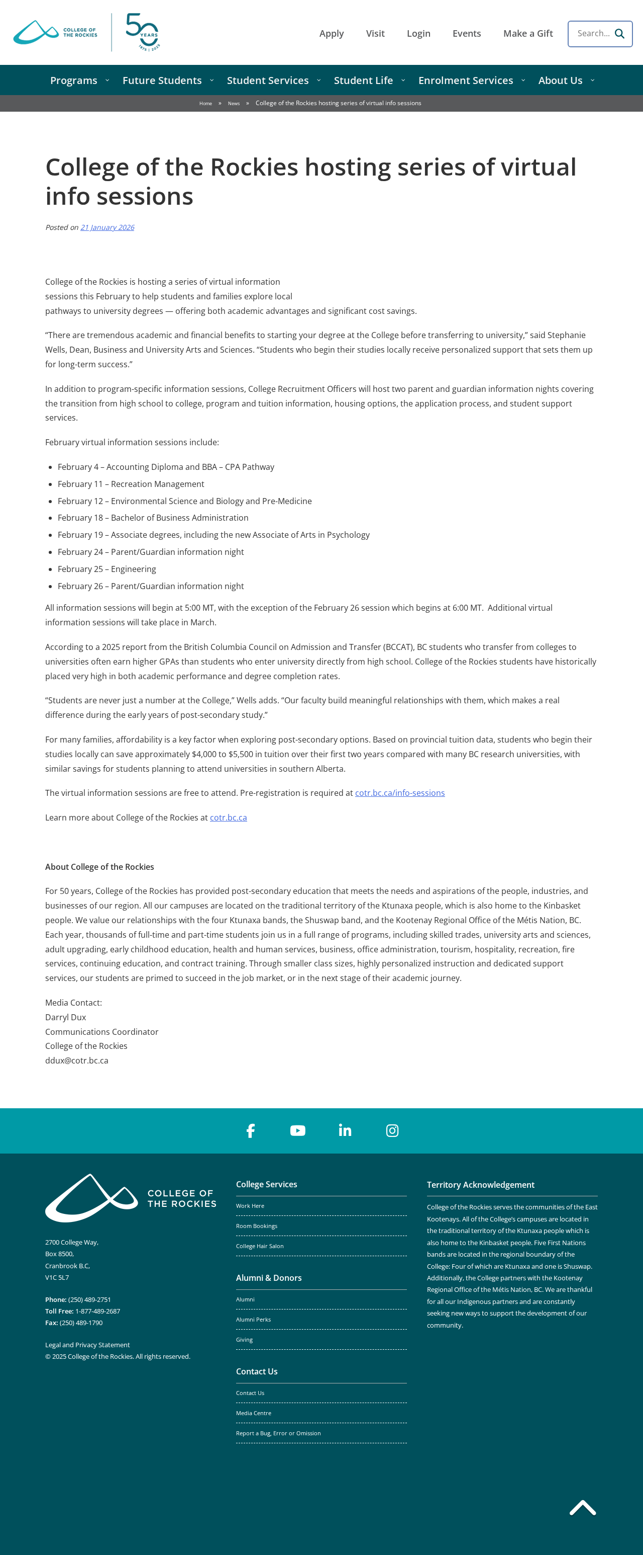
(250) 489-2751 (89, 1299)
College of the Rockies (88, 32)
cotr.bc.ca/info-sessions (400, 792)
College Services (266, 1184)
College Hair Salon (260, 1246)
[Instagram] (392, 1130)
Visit (375, 33)
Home (205, 103)
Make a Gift (528, 33)
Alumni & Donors (269, 1277)
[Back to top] (583, 1510)
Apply (331, 33)
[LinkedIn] (345, 1130)
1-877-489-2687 (97, 1311)
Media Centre (253, 1413)
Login (419, 33)
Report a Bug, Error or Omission (278, 1433)
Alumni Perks (253, 1319)
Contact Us (257, 1371)
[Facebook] (250, 1130)
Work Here (250, 1205)
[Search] (619, 33)
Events (467, 33)
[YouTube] (297, 1130)
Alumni (245, 1299)
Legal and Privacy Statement (87, 1344)
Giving (244, 1339)
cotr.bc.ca (228, 817)
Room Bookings (256, 1226)
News (234, 103)
